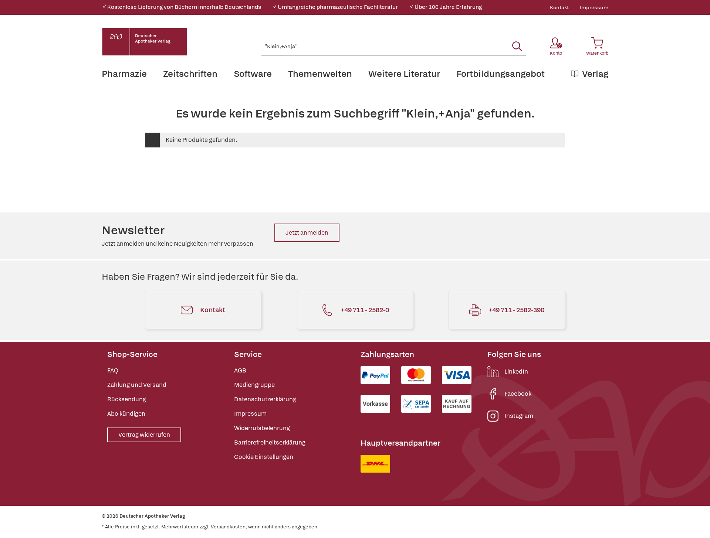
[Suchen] (517, 46)
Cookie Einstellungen (263, 457)
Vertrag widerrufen (144, 435)
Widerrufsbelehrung (262, 428)
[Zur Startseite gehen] (144, 41)
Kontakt (559, 7)
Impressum (594, 7)
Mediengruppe (254, 385)
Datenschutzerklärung (265, 399)
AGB (240, 370)
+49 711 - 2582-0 (365, 310)
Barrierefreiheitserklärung (269, 442)
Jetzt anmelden (306, 232)
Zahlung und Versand (136, 385)
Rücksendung (126, 399)
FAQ (112, 370)
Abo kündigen (126, 414)
